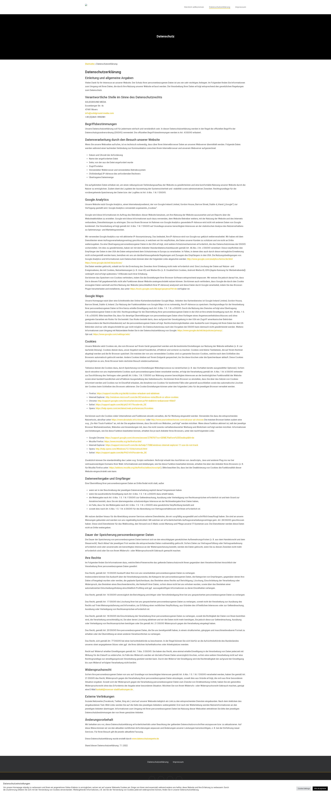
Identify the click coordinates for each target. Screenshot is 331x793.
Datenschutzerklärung (157, 762)
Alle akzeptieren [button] (320, 789)
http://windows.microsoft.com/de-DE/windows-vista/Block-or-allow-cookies (142, 397)
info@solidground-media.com (99, 113)
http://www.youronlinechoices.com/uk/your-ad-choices (177, 420)
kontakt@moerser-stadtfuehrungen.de (114, 689)
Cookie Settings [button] (304, 789)
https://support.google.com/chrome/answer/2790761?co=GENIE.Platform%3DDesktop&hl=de (149, 438)
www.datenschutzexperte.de (145, 738)
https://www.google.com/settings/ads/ (111, 334)
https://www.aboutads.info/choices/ (129, 420)
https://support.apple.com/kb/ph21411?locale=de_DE (121, 404)
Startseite (89, 64)
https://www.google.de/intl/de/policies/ (103, 263)
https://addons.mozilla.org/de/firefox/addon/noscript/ (135, 467)
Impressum (178, 762)
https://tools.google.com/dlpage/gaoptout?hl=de (153, 289)
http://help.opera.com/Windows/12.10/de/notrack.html (121, 449)
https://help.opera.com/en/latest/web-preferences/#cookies (124, 408)
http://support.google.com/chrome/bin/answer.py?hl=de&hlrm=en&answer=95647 (136, 401)
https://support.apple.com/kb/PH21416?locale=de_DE (121, 452)
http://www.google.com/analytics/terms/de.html (210, 259)
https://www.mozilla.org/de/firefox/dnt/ (123, 441)
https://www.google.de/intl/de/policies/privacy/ (199, 330)
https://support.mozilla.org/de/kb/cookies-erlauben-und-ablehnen (128, 393)
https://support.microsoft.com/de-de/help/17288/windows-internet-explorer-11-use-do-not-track (152, 445)
